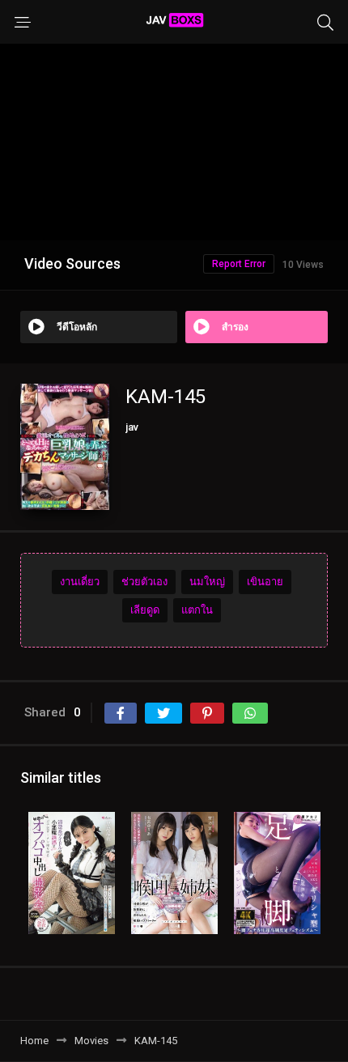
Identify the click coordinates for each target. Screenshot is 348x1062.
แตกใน (197, 610)
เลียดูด (144, 610)
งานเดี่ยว (80, 582)
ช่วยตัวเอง (144, 582)
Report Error (238, 264)
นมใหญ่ (207, 582)
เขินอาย (265, 582)
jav (131, 427)
